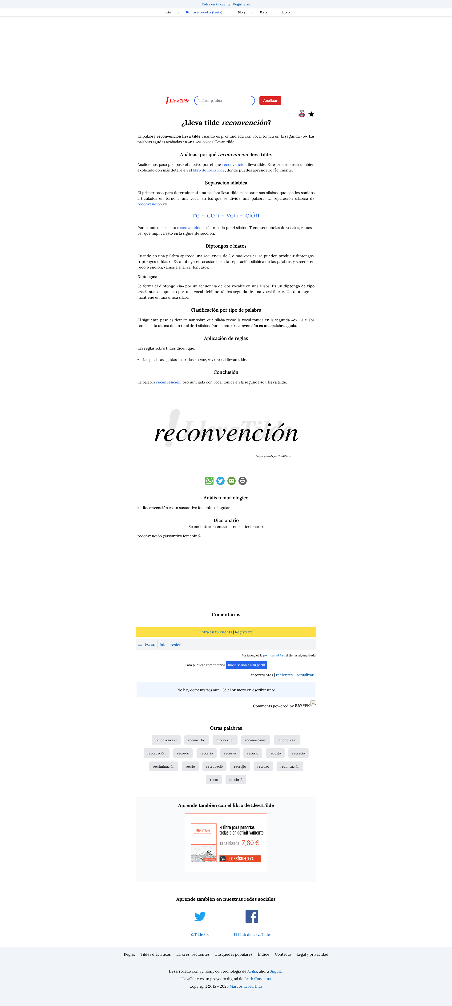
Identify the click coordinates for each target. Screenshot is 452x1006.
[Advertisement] (226, 54)
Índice (263, 954)
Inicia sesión (171, 644)
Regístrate (244, 632)
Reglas (129, 954)
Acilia (252, 971)
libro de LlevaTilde (209, 170)
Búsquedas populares (233, 954)
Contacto (283, 954)
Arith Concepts (257, 978)
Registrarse (241, 4)
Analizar (270, 100)
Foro (263, 12)
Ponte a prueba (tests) (204, 12)
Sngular (276, 971)
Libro (286, 12)
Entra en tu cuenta (216, 4)
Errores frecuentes (193, 954)
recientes (284, 674)
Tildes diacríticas (156, 954)
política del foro (274, 655)
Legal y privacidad (312, 954)
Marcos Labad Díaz (246, 986)
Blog (241, 12)
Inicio (166, 12)
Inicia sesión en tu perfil (246, 665)
